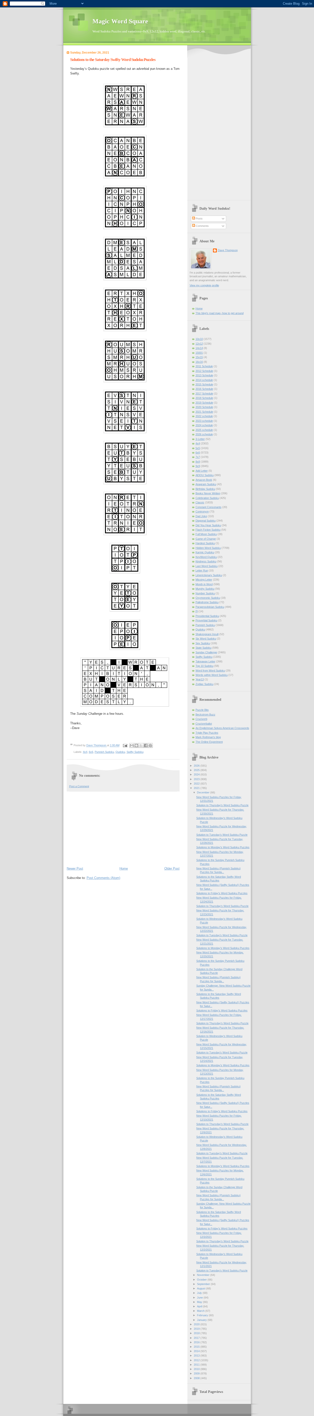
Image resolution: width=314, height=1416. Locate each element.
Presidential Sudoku (207, 615)
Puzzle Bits (202, 709)
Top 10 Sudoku (204, 665)
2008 (197, 1378)
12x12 (199, 343)
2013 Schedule (204, 375)
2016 (197, 1342)
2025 (197, 770)
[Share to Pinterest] (150, 745)
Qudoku (120, 751)
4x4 (85, 751)
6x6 (91, 751)
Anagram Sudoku (206, 484)
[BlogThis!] (136, 745)
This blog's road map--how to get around (220, 313)
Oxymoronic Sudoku (208, 597)
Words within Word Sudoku (212, 674)
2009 (197, 1373)
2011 (197, 1364)
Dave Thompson (96, 745)
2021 (197, 788)
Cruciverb (201, 718)
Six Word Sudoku (206, 638)
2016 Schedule (204, 388)
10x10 (199, 338)
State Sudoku (203, 647)
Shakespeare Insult (207, 634)
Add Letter (202, 470)
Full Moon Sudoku (206, 534)
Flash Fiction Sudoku (208, 529)
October (202, 1279)
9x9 (198, 466)
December (203, 792)
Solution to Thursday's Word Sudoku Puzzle (222, 805)
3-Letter (200, 439)
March (201, 1310)
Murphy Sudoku (205, 588)
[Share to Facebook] (145, 745)
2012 (197, 1360)
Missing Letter (204, 579)
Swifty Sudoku (135, 751)
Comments (202, 225)
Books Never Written (208, 493)
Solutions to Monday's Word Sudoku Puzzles (222, 847)
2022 (197, 783)
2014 (197, 1351)
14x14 (199, 348)
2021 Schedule (204, 411)
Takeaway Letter (205, 661)
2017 (197, 1337)
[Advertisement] (123, 828)
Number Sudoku (205, 593)
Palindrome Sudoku (207, 602)
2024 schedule (204, 425)
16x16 (199, 361)
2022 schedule (204, 416)
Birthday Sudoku (205, 488)
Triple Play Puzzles (207, 732)
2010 (197, 1369)
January (202, 1319)
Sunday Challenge (206, 652)
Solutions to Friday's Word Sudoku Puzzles (222, 893)
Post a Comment (79, 786)
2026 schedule (204, 434)
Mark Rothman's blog (208, 737)
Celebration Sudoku (207, 497)
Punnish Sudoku (104, 751)
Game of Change (206, 538)
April (200, 1306)
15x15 (199, 357)
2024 (197, 774)
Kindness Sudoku (206, 561)
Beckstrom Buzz (205, 714)
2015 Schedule (204, 384)
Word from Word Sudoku (210, 670)
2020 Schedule (204, 407)
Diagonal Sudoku (206, 520)
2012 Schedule (204, 370)
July (200, 1292)
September (204, 1284)
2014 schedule (204, 380)
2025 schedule (204, 429)
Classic (200, 502)
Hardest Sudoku (205, 543)
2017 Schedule (204, 393)
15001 (199, 352)
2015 (197, 1346)
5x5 (198, 448)
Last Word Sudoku (207, 566)
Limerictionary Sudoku (209, 575)
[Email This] (131, 745)
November (203, 1274)
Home (123, 868)
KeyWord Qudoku (206, 556)
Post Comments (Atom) (103, 878)
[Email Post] (125, 745)
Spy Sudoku (203, 643)
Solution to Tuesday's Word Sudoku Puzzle (222, 834)
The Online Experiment (209, 741)
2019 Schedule (204, 402)
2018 (197, 1333)
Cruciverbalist (204, 723)
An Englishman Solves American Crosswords (222, 728)
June (200, 1297)
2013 (197, 1355)
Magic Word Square (120, 21)
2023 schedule (204, 420)
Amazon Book (204, 479)
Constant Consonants (209, 507)
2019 (197, 1328)
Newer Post (75, 868)
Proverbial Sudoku (206, 620)
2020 (197, 1324)
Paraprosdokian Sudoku (210, 606)
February (203, 1315)
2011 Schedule (204, 366)
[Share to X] (141, 745)
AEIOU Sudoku (205, 475)
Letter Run (202, 570)
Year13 (200, 679)
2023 (197, 779)
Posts (199, 218)
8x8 (198, 461)
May (200, 1301)
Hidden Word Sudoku (208, 547)
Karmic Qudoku (205, 552)
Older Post (172, 868)
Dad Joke (201, 516)
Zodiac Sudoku (204, 684)
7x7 (198, 456)
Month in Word (204, 584)
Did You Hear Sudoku (208, 525)
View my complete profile (204, 285)
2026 (197, 765)
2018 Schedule (204, 397)
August (201, 1288)
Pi (197, 611)
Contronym (202, 511)
